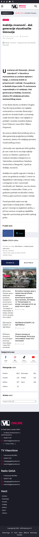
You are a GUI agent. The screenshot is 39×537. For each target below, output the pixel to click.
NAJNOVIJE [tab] (10, 263)
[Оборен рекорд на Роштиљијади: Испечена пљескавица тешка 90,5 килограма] (8, 340)
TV (12, 533)
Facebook (8, 234)
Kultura (11, 382)
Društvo (5, 20)
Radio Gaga (6, 533)
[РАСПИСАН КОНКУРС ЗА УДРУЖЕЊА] (8, 325)
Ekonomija (28, 373)
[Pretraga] (36, 6)
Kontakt (19, 535)
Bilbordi (26, 533)
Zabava (11, 386)
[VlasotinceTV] (19, 5)
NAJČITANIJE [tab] (28, 263)
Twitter (20, 234)
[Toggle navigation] (2, 6)
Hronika (11, 378)
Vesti (15, 533)
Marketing (33, 533)
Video (20, 533)
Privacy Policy (9, 444)
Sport (28, 382)
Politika (28, 378)
